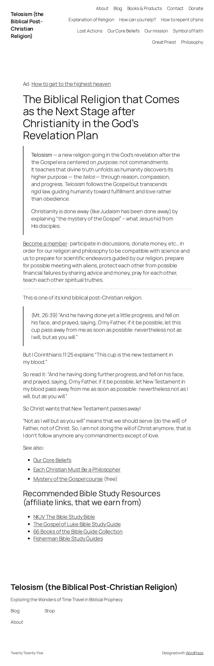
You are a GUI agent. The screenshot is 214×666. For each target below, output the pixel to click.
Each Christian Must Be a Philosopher (77, 469)
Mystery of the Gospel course (68, 478)
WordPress (194, 652)
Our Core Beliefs (52, 460)
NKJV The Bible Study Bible (64, 516)
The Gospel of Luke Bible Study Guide (77, 524)
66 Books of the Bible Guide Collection (78, 531)
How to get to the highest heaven (71, 83)
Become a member (45, 243)
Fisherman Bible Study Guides (68, 538)
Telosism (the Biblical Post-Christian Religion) (27, 24)
